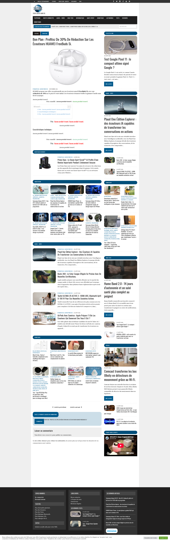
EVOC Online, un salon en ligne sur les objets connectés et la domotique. (75, 383)
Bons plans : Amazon (64, 1)
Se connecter (39, 497)
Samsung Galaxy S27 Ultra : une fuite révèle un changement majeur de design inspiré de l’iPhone (93, 204)
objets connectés (48, 18)
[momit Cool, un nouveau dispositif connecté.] (94, 374)
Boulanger (73, 1)
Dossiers (125, 18)
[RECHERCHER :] (127, 26)
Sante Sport (90, 18)
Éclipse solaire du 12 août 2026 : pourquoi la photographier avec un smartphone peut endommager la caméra (75, 229)
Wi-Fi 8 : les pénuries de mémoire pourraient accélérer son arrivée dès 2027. (126, 423)
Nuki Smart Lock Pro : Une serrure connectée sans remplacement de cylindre (57, 357)
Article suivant (75, 407)
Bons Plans (37, 22)
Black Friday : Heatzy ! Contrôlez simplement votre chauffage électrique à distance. (40, 358)
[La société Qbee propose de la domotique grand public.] (76, 349)
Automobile (109, 18)
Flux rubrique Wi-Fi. (41, 518)
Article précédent (60, 407)
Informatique (80, 18)
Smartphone (38, 182)
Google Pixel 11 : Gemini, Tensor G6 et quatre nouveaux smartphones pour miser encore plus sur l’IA (57, 231)
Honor (58, 197)
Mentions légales (76, 504)
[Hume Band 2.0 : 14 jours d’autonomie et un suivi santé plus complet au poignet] (120, 278)
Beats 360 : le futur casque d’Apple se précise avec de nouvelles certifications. (79, 275)
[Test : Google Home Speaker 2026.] (75, 525)
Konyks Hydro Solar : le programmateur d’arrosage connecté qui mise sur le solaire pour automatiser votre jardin (128, 205)
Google (58, 224)
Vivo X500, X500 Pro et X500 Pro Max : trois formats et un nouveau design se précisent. (39, 229)
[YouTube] (126, 1)
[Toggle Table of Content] (68, 106)
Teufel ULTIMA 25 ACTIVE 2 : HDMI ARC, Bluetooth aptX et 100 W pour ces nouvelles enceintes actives (79, 297)
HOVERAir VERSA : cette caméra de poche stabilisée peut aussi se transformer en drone (126, 336)
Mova (111, 230)
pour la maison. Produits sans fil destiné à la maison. (40, 383)
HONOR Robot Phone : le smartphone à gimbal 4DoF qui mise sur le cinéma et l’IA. (75, 204)
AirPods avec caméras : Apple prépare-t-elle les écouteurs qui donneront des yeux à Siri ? (76, 317)
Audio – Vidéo (60, 18)
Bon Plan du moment (40, 152)
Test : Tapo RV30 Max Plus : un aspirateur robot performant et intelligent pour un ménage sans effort (40, 395)
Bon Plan (43, 351)
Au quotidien (37, 376)
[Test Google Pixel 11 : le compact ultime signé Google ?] (120, 53)
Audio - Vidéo (54, 195)
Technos (54, 1)
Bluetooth (62, 195)
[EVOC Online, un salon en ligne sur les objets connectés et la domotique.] (76, 374)
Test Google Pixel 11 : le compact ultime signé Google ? (117, 63)
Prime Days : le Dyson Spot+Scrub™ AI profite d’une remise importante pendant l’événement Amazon (78, 161)
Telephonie (37, 18)
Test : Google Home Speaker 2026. (90, 525)
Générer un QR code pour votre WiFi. (46, 527)
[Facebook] (113, 1)
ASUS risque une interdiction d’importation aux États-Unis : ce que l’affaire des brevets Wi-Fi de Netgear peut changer (120, 411)
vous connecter (47, 435)
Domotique (100, 18)
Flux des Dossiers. (40, 510)
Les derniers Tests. (77, 508)
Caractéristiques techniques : (47, 112)
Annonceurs (74, 501)
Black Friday (36, 351)
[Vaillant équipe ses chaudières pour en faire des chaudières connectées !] (58, 374)
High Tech (70, 18)
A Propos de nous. (76, 499)
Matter (128, 227)
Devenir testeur (40, 499)
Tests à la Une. (110, 33)
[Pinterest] (129, 1)
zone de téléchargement (43, 1)
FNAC (80, 1)
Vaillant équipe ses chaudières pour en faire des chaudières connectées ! (58, 381)
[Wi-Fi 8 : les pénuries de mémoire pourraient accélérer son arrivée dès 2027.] (109, 423)
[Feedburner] (132, 1)
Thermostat (96, 378)
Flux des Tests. (39, 512)
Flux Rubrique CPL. (41, 516)
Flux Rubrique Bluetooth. (42, 514)
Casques (52, 197)
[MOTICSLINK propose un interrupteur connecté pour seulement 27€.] (94, 349)
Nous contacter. (75, 497)
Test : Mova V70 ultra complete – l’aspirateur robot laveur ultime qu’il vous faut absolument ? (112, 245)
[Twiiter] (116, 1)
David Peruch (44, 89)
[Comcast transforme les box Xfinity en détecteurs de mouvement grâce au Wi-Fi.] (120, 365)
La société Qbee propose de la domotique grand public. (75, 354)
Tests (117, 18)
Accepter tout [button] (163, 538)
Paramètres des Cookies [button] (150, 538)
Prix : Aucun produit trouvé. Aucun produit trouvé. (54, 109)
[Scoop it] (135, 1)
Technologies (37, 388)
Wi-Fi (76, 351)
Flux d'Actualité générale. (42, 508)
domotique (37, 337)
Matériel (106, 230)
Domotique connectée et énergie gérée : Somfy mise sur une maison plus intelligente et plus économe (112, 201)
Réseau (108, 345)
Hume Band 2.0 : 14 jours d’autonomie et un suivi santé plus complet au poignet (118, 289)
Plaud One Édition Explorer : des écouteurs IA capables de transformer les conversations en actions (58, 204)
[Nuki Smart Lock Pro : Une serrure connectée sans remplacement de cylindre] (58, 349)
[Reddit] (123, 1)
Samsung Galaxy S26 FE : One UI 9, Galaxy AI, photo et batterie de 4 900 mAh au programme (40, 204)
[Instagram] (119, 1)
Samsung (41, 197)
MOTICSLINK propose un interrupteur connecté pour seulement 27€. (93, 355)
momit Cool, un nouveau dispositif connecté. (92, 382)
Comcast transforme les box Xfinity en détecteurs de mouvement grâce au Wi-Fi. (120, 375)
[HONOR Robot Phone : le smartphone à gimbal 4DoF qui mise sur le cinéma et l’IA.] (76, 193)
